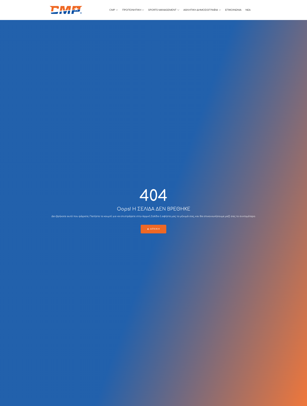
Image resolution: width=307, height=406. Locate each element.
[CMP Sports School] (66, 10)
